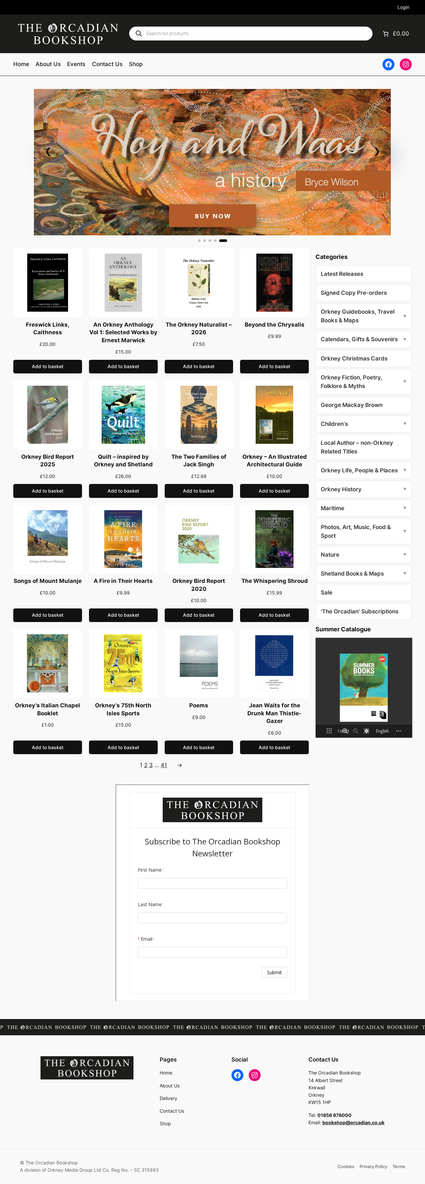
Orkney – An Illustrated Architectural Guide (274, 460)
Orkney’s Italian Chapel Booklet (47, 709)
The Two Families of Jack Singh (198, 460)
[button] (199, 240)
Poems (198, 705)
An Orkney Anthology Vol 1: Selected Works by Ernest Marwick (123, 332)
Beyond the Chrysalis (274, 324)
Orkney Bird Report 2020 (198, 585)
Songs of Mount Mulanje (48, 581)
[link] (212, 162)
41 (164, 765)
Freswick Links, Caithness (47, 328)
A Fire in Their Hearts (123, 581)
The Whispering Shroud (274, 581)
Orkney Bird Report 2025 (47, 460)
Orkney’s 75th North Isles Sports (123, 709)
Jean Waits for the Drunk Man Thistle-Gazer (274, 713)
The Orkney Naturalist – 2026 (199, 328)
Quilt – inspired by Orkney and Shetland (123, 460)
